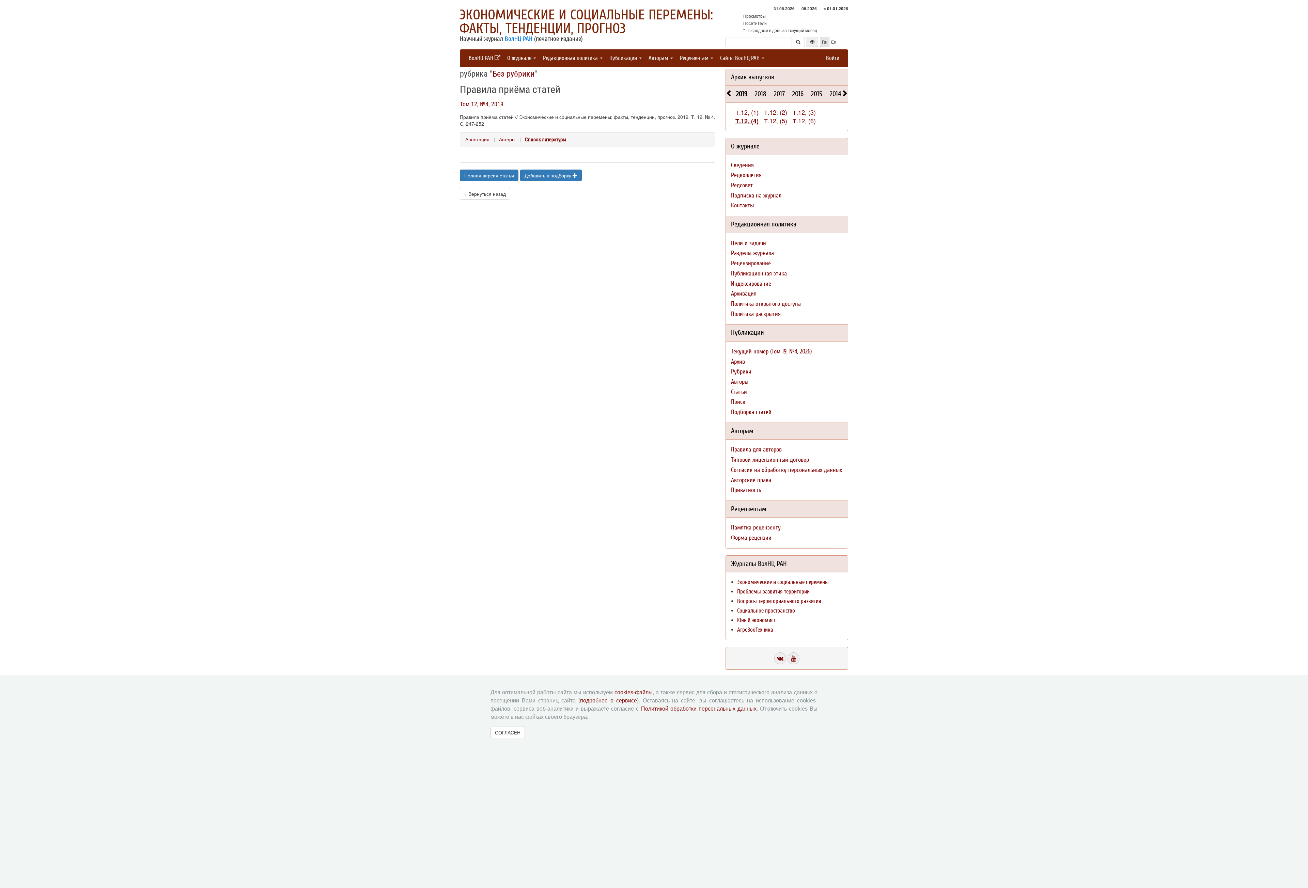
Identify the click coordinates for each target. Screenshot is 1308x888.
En (833, 42)
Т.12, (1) (747, 112)
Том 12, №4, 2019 (481, 104)
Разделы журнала (752, 253)
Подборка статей (751, 412)
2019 (741, 94)
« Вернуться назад (485, 193)
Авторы (507, 139)
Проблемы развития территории (773, 591)
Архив (738, 361)
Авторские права (751, 480)
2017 (779, 94)
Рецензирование (751, 263)
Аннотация (477, 139)
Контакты (742, 205)
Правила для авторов (756, 449)
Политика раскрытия (756, 314)
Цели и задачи (748, 243)
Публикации (623, 58)
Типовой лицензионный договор (770, 459)
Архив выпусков (752, 77)
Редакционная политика (571, 58)
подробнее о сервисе (608, 700)
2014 (835, 94)
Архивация (744, 293)
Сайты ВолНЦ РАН (740, 58)
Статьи (739, 392)
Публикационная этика (759, 273)
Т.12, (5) (775, 120)
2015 (816, 94)
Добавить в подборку (549, 175)
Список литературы (545, 140)
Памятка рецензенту (756, 527)
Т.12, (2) (775, 112)
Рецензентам (695, 58)
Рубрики (741, 371)
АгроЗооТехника (755, 630)
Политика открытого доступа (766, 303)
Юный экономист (756, 620)
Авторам (659, 58)
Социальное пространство (766, 610)
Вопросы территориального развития (779, 601)
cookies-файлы (633, 692)
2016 (798, 94)
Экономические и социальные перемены (783, 582)
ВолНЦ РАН (518, 39)
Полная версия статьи (489, 175)
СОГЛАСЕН (507, 732)
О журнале (520, 58)
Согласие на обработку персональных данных (786, 470)
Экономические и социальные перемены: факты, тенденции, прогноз (586, 22)
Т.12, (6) (804, 120)
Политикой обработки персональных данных (699, 709)
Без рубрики (513, 74)
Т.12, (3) (804, 112)
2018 (760, 94)
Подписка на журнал (756, 195)
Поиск (738, 402)
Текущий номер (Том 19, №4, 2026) (771, 351)
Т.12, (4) (747, 120)
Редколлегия (746, 175)
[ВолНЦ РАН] (780, 658)
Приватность (746, 490)
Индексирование (751, 283)
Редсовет (742, 185)
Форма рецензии (751, 537)
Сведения (742, 165)
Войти (832, 58)
